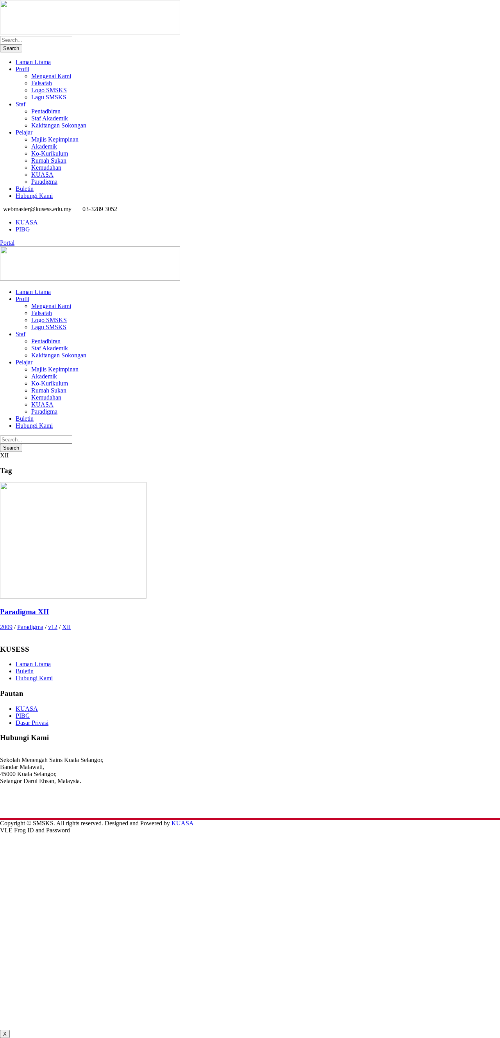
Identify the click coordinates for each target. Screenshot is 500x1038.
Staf (20, 104)
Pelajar (24, 132)
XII (66, 627)
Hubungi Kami (34, 195)
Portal (7, 242)
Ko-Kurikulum (49, 153)
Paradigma (44, 181)
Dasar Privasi (32, 722)
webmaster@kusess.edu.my (34, 808)
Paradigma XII (24, 612)
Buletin (25, 188)
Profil (22, 69)
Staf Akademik (49, 118)
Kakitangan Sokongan (58, 125)
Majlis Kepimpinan (55, 139)
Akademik (44, 146)
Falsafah (41, 83)
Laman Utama (33, 62)
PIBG (23, 229)
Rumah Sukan (48, 160)
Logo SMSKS (49, 90)
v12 (52, 627)
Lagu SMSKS (48, 97)
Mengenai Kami (51, 76)
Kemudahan (46, 167)
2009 (6, 627)
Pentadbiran (46, 111)
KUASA (42, 174)
